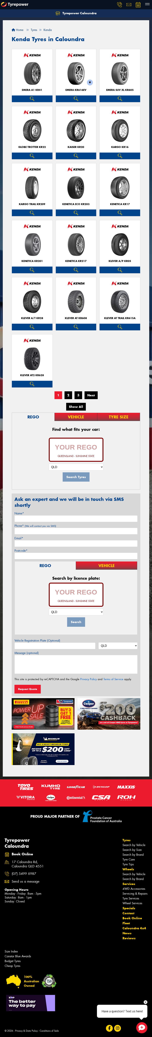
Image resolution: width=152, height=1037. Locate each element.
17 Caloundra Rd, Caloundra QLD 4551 (28, 864)
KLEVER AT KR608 (76, 318)
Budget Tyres (13, 961)
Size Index (11, 951)
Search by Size (132, 850)
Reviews (129, 938)
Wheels (128, 869)
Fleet (126, 923)
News (127, 933)
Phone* (35, 526)
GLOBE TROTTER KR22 (32, 147)
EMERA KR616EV (75, 90)
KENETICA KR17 (120, 204)
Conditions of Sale (49, 1030)
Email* (18, 538)
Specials (129, 908)
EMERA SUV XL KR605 (120, 90)
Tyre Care (129, 859)
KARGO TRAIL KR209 (32, 204)
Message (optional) (26, 653)
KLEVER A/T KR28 (32, 318)
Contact (128, 913)
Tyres (126, 840)
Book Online (132, 918)
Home (19, 30)
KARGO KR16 (119, 147)
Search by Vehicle (134, 845)
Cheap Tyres (12, 966)
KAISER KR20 (76, 147)
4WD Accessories (134, 889)
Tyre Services (131, 898)
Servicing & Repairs (135, 894)
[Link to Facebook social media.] (109, 1028)
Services (129, 884)
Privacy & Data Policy (26, 1030)
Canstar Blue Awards (18, 956)
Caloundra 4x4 (134, 928)
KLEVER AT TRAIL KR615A (120, 318)
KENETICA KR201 (32, 261)
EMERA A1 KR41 (32, 90)
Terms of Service (113, 679)
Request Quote (27, 689)
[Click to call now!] (119, 4)
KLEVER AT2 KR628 (32, 375)
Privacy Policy (88, 679)
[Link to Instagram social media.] (117, 1028)
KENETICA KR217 (76, 261)
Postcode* (20, 551)
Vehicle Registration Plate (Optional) (37, 641)
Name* (19, 513)
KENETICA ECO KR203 (76, 204)
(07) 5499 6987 (24, 874)
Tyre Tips (128, 864)
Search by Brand (133, 855)
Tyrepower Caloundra (79, 13)
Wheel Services (132, 903)
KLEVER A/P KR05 (120, 261)
